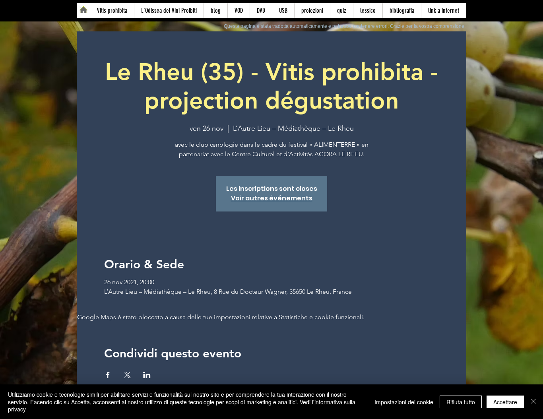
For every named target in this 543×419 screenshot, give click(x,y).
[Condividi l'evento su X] (127, 375)
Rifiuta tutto (460, 402)
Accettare (505, 402)
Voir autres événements (271, 198)
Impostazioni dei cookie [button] (403, 402)
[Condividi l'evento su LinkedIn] (147, 375)
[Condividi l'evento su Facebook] (108, 375)
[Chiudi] (533, 402)
